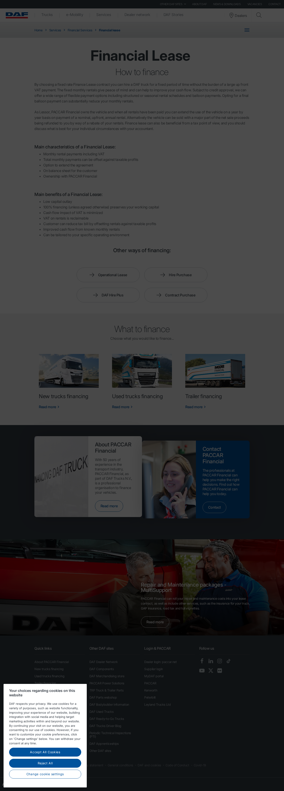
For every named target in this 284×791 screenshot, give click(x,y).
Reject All (45, 763)
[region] (45, 735)
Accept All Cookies (45, 752)
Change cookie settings (45, 774)
